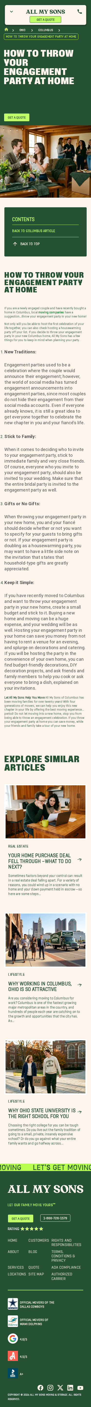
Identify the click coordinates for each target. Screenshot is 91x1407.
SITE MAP (36, 1273)
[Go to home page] (6, 30)
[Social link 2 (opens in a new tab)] (50, 1389)
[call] (80, 11)
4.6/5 (23, 1338)
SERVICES (16, 1266)
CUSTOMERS (38, 1239)
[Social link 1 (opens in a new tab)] (40, 1389)
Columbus (45, 30)
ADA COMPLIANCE (66, 1266)
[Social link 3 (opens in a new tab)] (60, 1389)
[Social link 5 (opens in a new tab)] (80, 1389)
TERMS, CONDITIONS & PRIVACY (63, 1255)
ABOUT (13, 1250)
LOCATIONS (17, 1273)
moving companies (51, 311)
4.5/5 (23, 1356)
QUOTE (33, 1266)
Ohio (22, 30)
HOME (12, 1239)
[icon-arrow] (79, 859)
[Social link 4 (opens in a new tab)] (70, 1389)
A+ (21, 1373)
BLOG (32, 1250)
